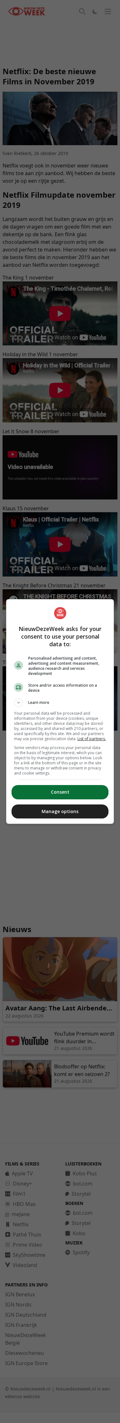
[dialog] (60, 711)
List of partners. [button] (91, 738)
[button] (60, 702)
